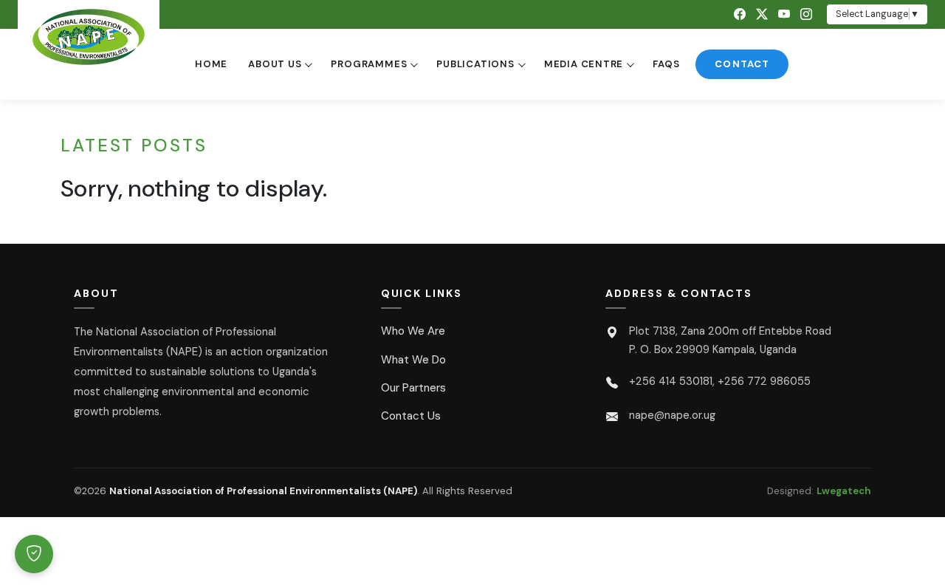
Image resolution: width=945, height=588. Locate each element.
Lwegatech (844, 491)
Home (211, 64)
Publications (475, 64)
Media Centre (583, 64)
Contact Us (411, 415)
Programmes (369, 64)
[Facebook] (740, 14)
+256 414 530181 (670, 381)
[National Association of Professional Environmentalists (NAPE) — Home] (88, 37)
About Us (274, 64)
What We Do (413, 359)
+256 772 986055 (764, 381)
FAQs (666, 64)
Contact (742, 64)
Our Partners (413, 387)
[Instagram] (806, 14)
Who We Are (413, 331)
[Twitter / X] (762, 14)
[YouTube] (784, 14)
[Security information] (34, 554)
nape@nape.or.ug (672, 415)
